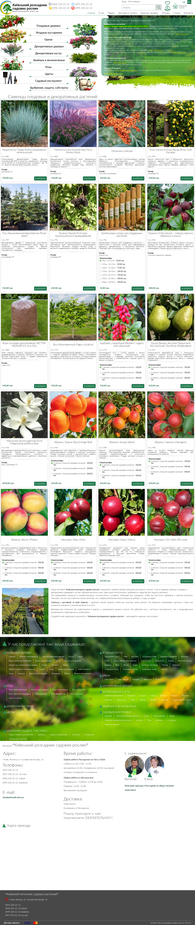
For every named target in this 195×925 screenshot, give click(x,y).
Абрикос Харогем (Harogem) (171, 442)
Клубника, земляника (149, 665)
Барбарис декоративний (114, 695)
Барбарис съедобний (169, 656)
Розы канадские (41, 694)
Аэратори (108, 716)
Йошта (126, 665)
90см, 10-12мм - (113, 260)
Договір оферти (11, 922)
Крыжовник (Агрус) (112, 656)
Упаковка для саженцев (18, 739)
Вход (124, 1)
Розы (48, 67)
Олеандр (164, 700)
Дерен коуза (121, 700)
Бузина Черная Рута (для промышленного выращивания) (73, 234)
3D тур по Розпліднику (114, 73)
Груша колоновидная (73, 661)
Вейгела (163, 695)
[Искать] (159, 7)
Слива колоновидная (66, 669)
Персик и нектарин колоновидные (22, 669)
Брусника (134, 656)
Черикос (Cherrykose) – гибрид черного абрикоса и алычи (170, 234)
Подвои (42, 669)
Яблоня (67, 673)
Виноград (184, 656)
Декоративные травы (20, 706)
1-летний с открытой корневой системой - (121, 368)
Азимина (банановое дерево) (53, 656)
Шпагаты (139, 720)
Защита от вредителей (59, 735)
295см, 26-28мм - (114, 278)
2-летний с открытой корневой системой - (121, 373)
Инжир (44, 665)
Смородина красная (130, 669)
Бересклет (131, 695)
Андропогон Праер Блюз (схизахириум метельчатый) (24, 151)
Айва (125, 656)
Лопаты (146, 716)
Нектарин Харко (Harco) (121, 539)
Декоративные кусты (48, 53)
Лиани (132, 700)
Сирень (153, 695)
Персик (65, 665)
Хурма (11, 673)
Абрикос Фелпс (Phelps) (24, 539)
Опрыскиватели (159, 716)
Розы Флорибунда (58, 694)
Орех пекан (109, 679)
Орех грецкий (123, 679)
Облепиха (176, 665)
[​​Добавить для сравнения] (10, 102)
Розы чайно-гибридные (18, 690)
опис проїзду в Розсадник (126, 70)
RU (189, 2)
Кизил (135, 665)
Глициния (184, 695)
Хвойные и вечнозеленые (49, 60)
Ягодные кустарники (49, 32)
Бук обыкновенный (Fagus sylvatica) (73, 344)
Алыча (70, 656)
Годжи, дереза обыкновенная (125, 661)
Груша (58, 661)
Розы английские (78, 690)
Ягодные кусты (112, 652)
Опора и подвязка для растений (21, 735)
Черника (164, 669)
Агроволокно (89, 735)
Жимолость (159, 661)
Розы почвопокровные (40, 690)
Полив (171, 716)
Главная (91, 13)
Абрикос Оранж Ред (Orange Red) (73, 442)
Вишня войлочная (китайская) (20, 661)
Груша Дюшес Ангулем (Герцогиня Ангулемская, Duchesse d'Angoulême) (170, 344)
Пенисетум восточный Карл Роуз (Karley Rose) (73, 151)
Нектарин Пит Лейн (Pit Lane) (170, 539)
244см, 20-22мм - (114, 275)
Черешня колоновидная (38, 673)
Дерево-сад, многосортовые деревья (23, 665)
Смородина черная (149, 669)
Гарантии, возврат (149, 13)
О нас (101, 13)
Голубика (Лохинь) (185, 661)
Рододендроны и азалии (181, 700)
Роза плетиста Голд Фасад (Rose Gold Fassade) (171, 151)
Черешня (21, 673)
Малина (165, 665)
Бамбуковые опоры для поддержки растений (121, 234)
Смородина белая (112, 669)
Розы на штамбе (15, 698)
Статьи (176, 13)
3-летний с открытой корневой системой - (121, 378)
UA (183, 2)
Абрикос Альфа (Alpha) (122, 442)
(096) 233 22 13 (182, 34)
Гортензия (108, 700)
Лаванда (142, 700)
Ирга (117, 665)
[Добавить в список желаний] (7, 102)
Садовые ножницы (112, 724)
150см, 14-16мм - (113, 268)
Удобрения (42, 735)
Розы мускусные (76, 694)
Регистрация (134, 1)
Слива (51, 669)
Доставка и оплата (127, 13)
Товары (111, 13)
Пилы (149, 720)
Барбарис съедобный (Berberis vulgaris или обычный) (122, 344)
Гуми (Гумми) (146, 661)
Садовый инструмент (48, 81)
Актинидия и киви (149, 656)
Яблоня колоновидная (82, 673)
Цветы (49, 74)
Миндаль (136, 679)
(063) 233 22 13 (178, 52)
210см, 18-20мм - (114, 271)
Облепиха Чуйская (122, 151)
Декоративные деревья (49, 46)
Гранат (107, 661)
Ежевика (108, 665)
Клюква (171, 661)
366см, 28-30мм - (114, 282)
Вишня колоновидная (43, 661)
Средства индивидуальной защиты (118, 720)
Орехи (48, 39)
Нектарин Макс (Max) (73, 539)
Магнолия (153, 700)
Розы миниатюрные (60, 690)
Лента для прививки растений (127, 716)
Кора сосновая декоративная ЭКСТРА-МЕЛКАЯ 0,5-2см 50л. (24, 344)
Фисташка (147, 679)
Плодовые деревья (48, 25)
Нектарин (55, 665)
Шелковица (55, 673)
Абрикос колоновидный (29, 656)
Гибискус (173, 695)
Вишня (80, 656)
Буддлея (143, 695)
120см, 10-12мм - (113, 264)
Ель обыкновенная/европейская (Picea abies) (24, 234)
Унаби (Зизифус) (84, 669)
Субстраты (76, 735)
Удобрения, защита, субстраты (49, 87)
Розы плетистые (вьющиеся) (20, 694)
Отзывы (166, 13)
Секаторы (159, 720)
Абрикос (12, 656)
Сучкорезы (171, 720)
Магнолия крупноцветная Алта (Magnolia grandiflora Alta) (24, 442)
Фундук (158, 679)
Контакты (188, 13)
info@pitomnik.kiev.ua (13, 797)
